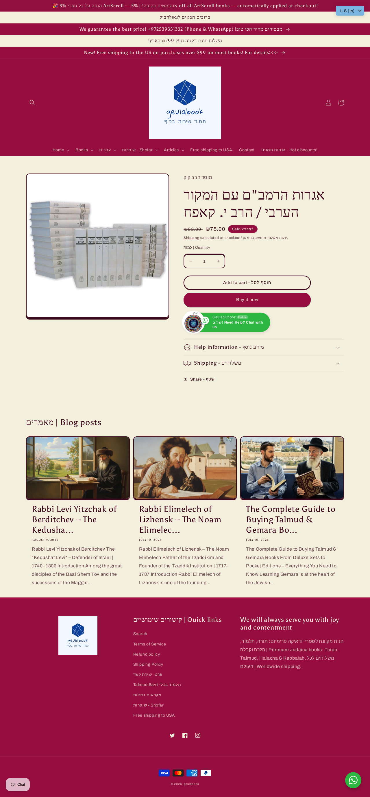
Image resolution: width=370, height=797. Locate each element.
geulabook (191, 783)
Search (140, 634)
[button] (32, 102)
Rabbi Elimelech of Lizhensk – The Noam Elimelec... (180, 519)
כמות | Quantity (197, 248)
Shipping (191, 238)
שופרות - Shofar (148, 705)
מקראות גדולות (147, 695)
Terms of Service (149, 644)
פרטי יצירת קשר (147, 674)
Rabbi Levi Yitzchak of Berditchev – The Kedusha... (74, 519)
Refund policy (146, 654)
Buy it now (247, 299)
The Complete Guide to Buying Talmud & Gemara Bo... (290, 519)
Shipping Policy (148, 664)
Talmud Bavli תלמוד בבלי (157, 684)
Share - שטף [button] (202, 379)
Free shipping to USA (154, 715)
